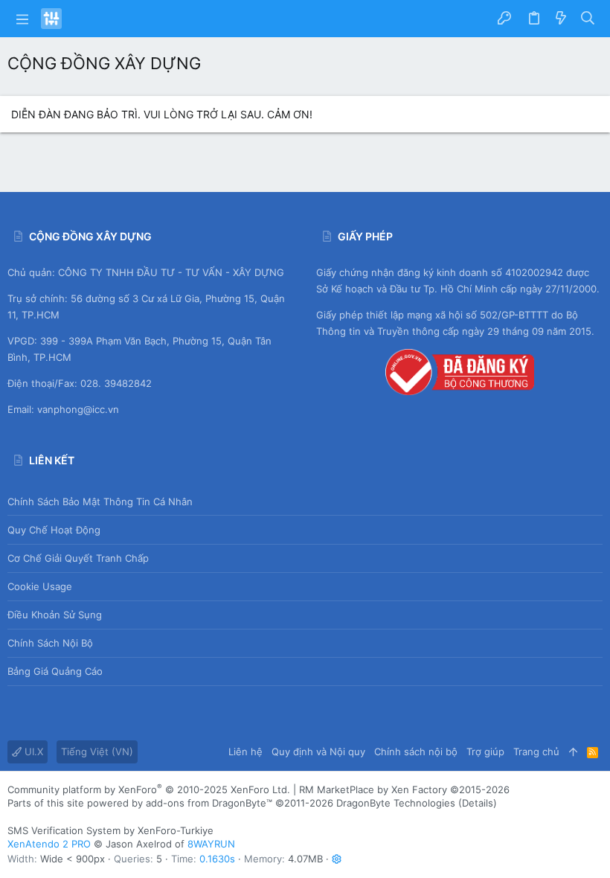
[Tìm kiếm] (588, 18)
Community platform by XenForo (148, 789)
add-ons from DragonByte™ (209, 803)
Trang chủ (536, 751)
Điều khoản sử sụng (54, 615)
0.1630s (217, 859)
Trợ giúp (485, 751)
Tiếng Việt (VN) (97, 751)
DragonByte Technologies (395, 803)
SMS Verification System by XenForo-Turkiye (110, 830)
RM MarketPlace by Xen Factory (404, 789)
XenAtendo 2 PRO (49, 844)
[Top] (573, 751)
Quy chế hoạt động (53, 530)
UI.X (32, 751)
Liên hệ (245, 751)
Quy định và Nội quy (318, 751)
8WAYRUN (211, 844)
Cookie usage (39, 586)
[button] (22, 18)
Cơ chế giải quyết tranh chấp (78, 558)
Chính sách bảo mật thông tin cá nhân (100, 501)
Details (477, 803)
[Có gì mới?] (561, 18)
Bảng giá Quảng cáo (55, 671)
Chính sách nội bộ (50, 643)
